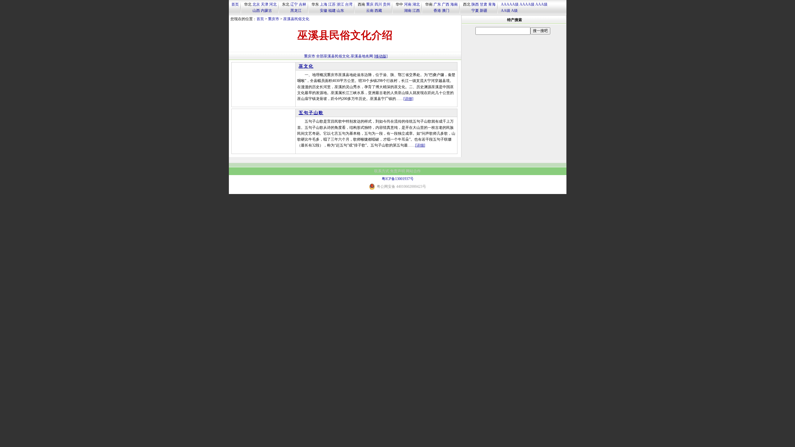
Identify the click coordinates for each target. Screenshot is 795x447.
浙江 (340, 4)
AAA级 (541, 4)
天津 (264, 4)
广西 (445, 4)
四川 (378, 4)
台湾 (348, 4)
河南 (407, 4)
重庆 (370, 4)
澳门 (445, 10)
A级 (514, 10)
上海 (323, 4)
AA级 (505, 10)
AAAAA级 (510, 4)
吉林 (302, 4)
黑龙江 (296, 10)
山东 (340, 10)
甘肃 (483, 4)
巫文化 (306, 66)
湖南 (407, 10)
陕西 (475, 4)
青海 (492, 4)
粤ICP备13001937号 (398, 179)
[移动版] (381, 56)
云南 (370, 10)
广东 (437, 4)
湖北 (416, 4)
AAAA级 (527, 4)
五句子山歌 (311, 113)
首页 (235, 4)
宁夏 (475, 10)
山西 (256, 10)
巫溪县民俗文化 (296, 19)
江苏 (332, 4)
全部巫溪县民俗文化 (333, 56)
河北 (273, 4)
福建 (332, 10)
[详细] (408, 99)
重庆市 (273, 19)
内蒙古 (266, 10)
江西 (416, 10)
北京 (256, 4)
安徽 (323, 10)
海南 (454, 4)
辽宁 (294, 4)
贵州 (386, 4)
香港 (437, 10)
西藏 (378, 10)
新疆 (483, 10)
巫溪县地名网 (362, 56)
